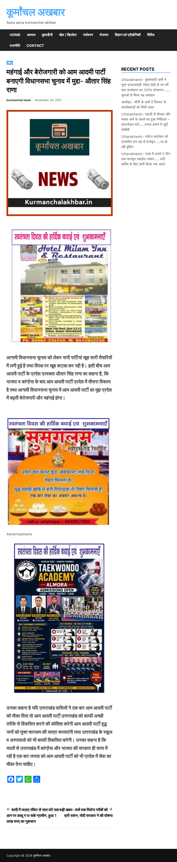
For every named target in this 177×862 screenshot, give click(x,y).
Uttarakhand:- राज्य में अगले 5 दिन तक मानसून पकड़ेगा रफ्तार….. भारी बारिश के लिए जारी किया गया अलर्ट (145, 159)
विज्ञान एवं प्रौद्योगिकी (128, 35)
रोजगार (104, 35)
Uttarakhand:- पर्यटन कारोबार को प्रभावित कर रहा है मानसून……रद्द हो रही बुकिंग (144, 141)
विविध (150, 35)
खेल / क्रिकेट (68, 35)
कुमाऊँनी (47, 35)
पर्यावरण (88, 35)
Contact (35, 45)
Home (15, 35)
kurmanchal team (18, 100)
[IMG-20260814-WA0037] (59, 528)
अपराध (31, 35)
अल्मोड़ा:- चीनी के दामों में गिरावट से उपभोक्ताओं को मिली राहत (143, 104)
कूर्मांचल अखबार (35, 12)
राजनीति (15, 45)
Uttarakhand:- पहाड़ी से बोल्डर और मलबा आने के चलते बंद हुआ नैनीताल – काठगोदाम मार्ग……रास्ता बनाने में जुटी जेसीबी (145, 122)
